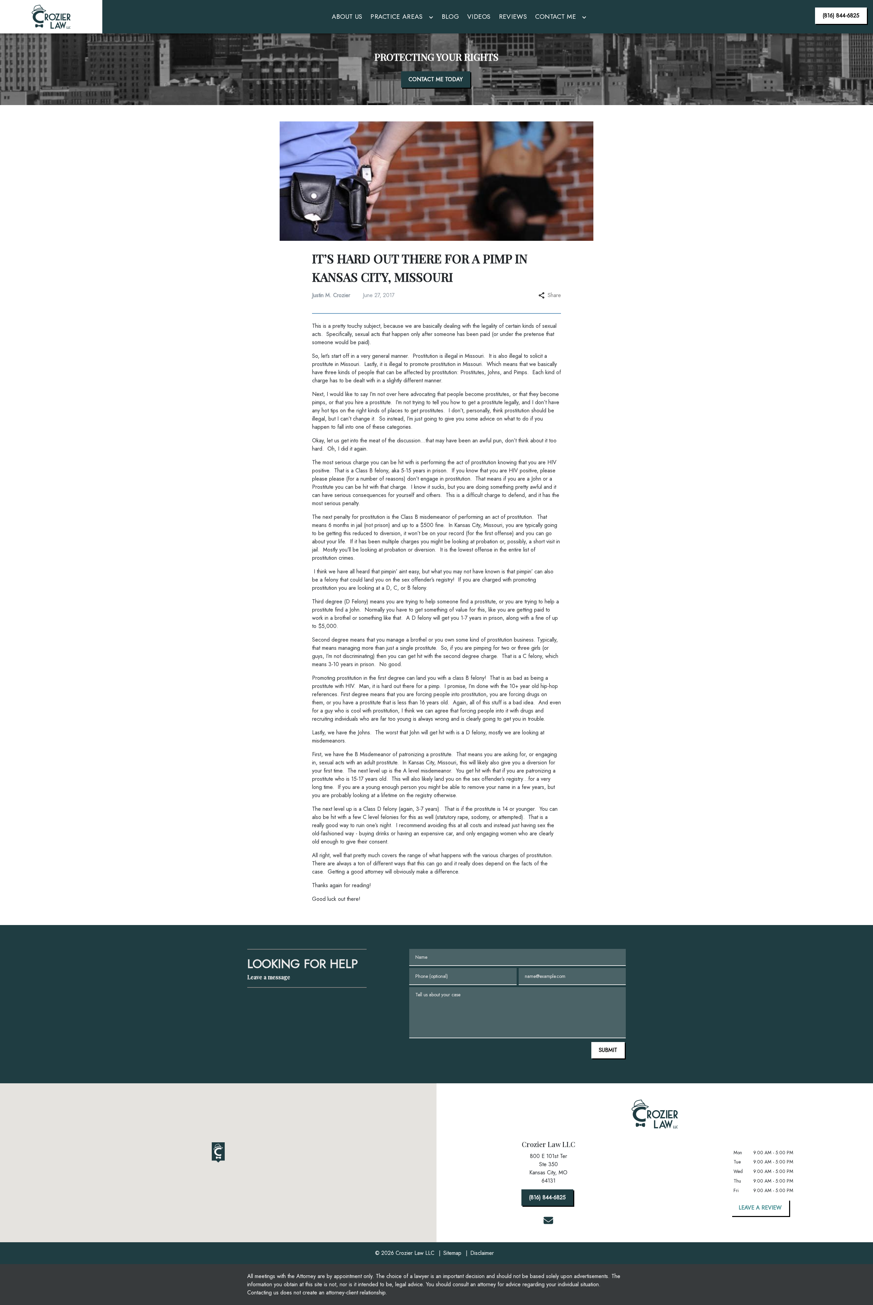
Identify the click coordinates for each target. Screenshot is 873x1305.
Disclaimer (482, 1253)
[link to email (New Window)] (548, 1220)
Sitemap (452, 1253)
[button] (218, 1152)
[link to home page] (51, 17)
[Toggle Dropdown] (431, 17)
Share (554, 295)
